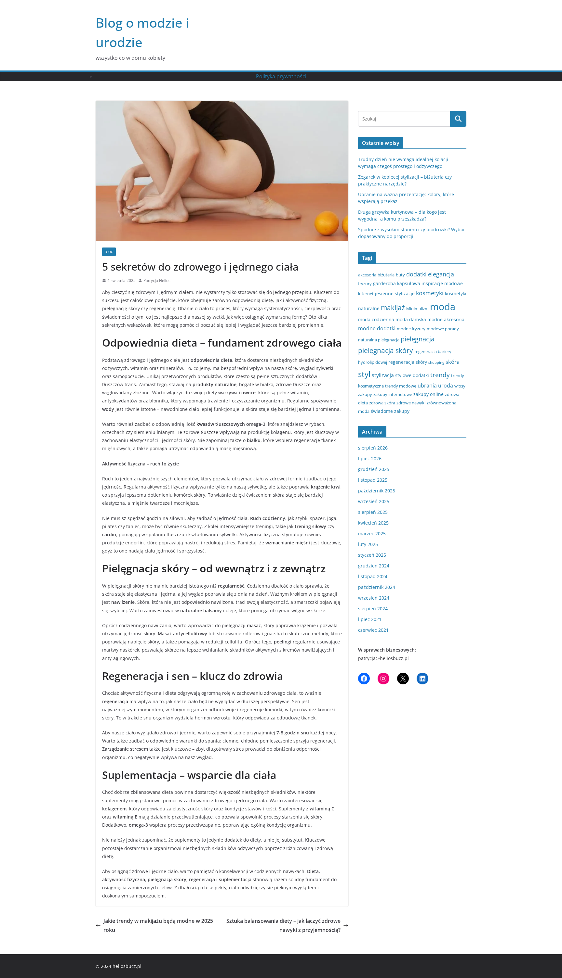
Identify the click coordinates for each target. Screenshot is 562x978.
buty (400, 275)
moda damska (410, 319)
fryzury (365, 283)
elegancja (441, 274)
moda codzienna (376, 319)
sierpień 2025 (373, 512)
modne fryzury (411, 329)
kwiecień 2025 (373, 523)
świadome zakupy (390, 411)
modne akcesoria (445, 319)
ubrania (427, 385)
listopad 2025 (372, 480)
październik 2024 (376, 587)
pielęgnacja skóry (385, 350)
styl (364, 374)
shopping (436, 362)
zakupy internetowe (392, 394)
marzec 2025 (372, 533)
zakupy (365, 394)
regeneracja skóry (407, 362)
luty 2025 (368, 544)
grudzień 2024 (373, 566)
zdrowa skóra (382, 403)
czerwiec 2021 (373, 630)
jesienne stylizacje (395, 293)
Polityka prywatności (281, 76)
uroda (445, 385)
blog (109, 251)
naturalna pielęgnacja (378, 340)
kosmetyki (430, 293)
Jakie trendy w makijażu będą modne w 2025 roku (158, 925)
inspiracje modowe (442, 283)
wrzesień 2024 (373, 598)
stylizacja (383, 375)
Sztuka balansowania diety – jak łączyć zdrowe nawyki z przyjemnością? (283, 925)
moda (442, 306)
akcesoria (367, 275)
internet (366, 294)
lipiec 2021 (369, 619)
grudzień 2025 (373, 469)
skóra (453, 361)
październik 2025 (376, 491)
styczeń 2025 (372, 555)
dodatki (416, 274)
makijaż (393, 307)
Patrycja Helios (156, 280)
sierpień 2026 (373, 448)
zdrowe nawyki (410, 403)
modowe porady (443, 329)
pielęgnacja (418, 338)
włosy (459, 386)
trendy (440, 375)
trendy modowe (400, 386)
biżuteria (386, 275)
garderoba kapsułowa (396, 283)
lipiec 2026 (369, 458)
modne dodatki (376, 328)
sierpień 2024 (373, 608)
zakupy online (428, 394)
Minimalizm (417, 308)
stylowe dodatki (412, 375)
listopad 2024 (372, 576)
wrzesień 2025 (373, 501)
